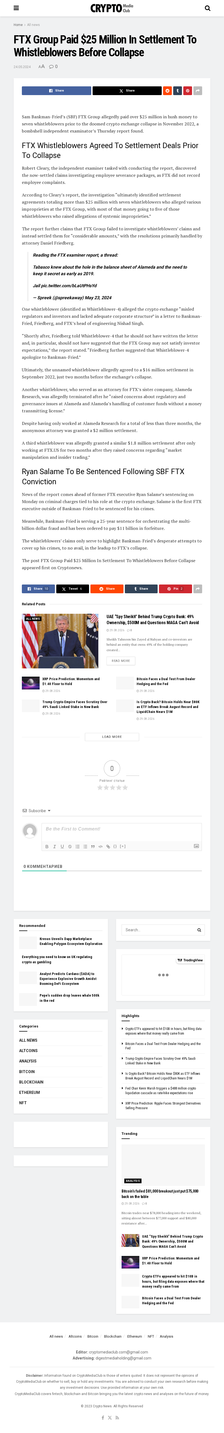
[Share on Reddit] (167, 90)
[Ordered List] (77, 846)
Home (18, 25)
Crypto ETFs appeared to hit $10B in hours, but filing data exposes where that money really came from (173, 1281)
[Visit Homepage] (112, 8)
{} (115, 846)
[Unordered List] (85, 846)
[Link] (108, 846)
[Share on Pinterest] (187, 90)
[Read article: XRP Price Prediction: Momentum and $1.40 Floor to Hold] (31, 683)
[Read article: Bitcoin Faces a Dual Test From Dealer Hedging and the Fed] (125, 683)
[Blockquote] (93, 846)
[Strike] (70, 846)
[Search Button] (207, 8)
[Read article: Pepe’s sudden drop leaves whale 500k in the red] (28, 999)
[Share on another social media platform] (197, 90)
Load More (112, 737)
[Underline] (62, 846)
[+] (123, 846)
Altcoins (28, 1051)
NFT (23, 1103)
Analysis (28, 1061)
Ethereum (29, 1092)
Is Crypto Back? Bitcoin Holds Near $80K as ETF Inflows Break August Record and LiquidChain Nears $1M (168, 707)
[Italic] (54, 846)
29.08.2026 (116, 630)
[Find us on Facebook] (103, 1418)
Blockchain (31, 1082)
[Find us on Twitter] (110, 1418)
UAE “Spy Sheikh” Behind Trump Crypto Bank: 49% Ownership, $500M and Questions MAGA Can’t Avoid (172, 1241)
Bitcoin (27, 1072)
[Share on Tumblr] (177, 90)
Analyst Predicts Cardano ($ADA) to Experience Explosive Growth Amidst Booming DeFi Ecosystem (68, 979)
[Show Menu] (16, 8)
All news (33, 25)
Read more (123, 661)
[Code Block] (100, 846)
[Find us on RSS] (117, 1418)
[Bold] (47, 846)
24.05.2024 (22, 67)
